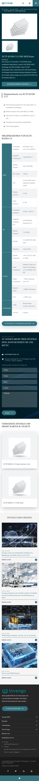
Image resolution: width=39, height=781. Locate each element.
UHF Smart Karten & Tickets (28, 9)
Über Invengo (6, 729)
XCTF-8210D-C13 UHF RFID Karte (14, 11)
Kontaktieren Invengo (19, 84)
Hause (6, 9)
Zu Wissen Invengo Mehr (15, 708)
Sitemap (4, 766)
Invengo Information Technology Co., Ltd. (21, 761)
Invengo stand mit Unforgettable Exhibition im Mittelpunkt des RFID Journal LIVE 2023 (17, 554)
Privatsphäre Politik (13, 766)
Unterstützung (6, 725)
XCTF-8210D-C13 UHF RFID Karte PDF (19, 323)
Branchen (4, 721)
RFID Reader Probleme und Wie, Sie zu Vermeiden (19, 635)
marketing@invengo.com (12, 354)
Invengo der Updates (19, 517)
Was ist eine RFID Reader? (11, 673)
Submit (9, 413)
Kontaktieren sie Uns (8, 737)
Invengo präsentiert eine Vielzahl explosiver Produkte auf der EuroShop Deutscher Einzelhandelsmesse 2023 (19, 595)
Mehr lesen (19, 559)
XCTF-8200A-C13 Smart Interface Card (16, 464)
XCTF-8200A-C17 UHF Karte (13, 503)
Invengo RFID (14, 9)
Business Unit (6, 733)
